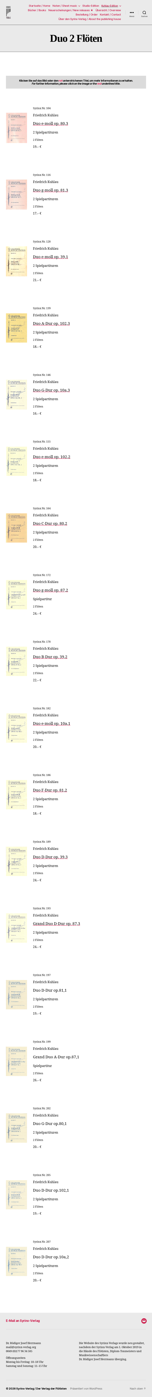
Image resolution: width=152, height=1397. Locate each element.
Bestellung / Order (87, 14)
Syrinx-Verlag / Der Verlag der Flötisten (41, 1388)
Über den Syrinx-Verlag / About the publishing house (89, 19)
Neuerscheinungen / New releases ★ (70, 10)
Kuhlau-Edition (109, 5)
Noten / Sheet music (65, 5)
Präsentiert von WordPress (86, 1388)
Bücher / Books (37, 10)
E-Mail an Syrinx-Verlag (23, 1321)
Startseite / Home (39, 5)
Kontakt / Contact (110, 14)
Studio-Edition (90, 5)
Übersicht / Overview (108, 10)
